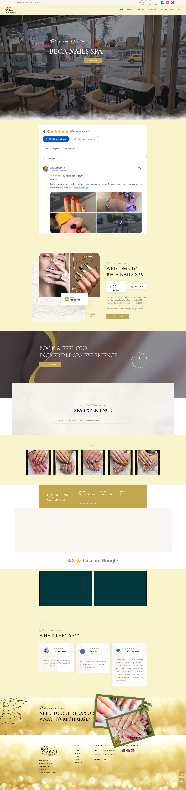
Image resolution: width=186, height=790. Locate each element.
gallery (163, 10)
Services (141, 10)
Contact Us (78, 762)
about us (131, 10)
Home (121, 10)
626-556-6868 (75, 300)
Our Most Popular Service (116, 286)
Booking (152, 10)
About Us (78, 753)
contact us (175, 10)
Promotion (137, 287)
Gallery (77, 759)
